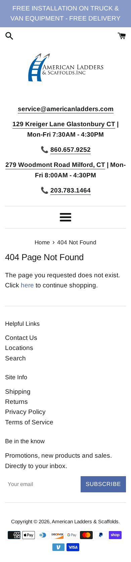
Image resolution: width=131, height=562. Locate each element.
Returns (16, 401)
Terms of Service (29, 422)
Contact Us (21, 337)
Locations (19, 347)
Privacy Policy (25, 411)
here (27, 285)
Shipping (18, 391)
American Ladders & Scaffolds (85, 521)
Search (15, 358)
